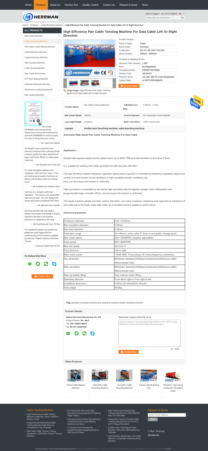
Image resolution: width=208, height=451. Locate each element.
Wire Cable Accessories (35, 73)
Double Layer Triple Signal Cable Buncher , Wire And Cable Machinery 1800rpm (124, 430)
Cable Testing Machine (35, 68)
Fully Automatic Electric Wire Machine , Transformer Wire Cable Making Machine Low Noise (84, 421)
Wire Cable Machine (34, 36)
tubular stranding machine (131, 303)
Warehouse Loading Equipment (39, 89)
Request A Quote (128, 4)
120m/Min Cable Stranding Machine (100, 386)
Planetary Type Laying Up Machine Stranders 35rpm (173, 388)
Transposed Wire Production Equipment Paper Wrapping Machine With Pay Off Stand (83, 430)
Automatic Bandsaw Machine (37, 84)
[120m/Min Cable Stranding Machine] (100, 375)
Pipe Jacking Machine (34, 95)
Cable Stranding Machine (52, 25)
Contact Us (109, 4)
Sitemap (160, 431)
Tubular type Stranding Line (149, 386)
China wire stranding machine (62, 449)
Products (41, 4)
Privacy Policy (42, 449)
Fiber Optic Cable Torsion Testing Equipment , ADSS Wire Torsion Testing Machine (44, 433)
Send (152, 419)
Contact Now (130, 86)
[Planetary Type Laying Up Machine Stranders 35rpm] (173, 375)
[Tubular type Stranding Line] (148, 375)
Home (28, 4)
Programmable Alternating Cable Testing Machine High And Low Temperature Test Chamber (41, 425)
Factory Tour (71, 4)
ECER (168, 449)
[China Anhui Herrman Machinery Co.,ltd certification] (33, 114)
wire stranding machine (108, 303)
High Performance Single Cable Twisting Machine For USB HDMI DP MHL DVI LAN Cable (124, 413)
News (145, 4)
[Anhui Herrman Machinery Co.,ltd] (40, 16)
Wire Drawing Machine (35, 63)
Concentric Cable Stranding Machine (124, 386)
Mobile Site (154, 435)
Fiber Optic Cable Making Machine (40, 47)
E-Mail (151, 431)
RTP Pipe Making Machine (36, 79)
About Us (55, 4)
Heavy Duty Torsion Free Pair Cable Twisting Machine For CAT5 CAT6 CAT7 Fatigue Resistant (123, 421)
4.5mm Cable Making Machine (75, 386)
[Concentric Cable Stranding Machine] (124, 375)
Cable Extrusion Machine (36, 52)
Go (182, 17)
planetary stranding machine (84, 303)
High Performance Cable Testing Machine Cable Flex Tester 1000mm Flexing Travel (42, 416)
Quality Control (90, 4)
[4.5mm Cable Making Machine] (75, 375)
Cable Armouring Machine (36, 57)
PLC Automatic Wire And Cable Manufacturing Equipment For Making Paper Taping (84, 413)
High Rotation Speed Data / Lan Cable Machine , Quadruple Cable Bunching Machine (124, 438)
